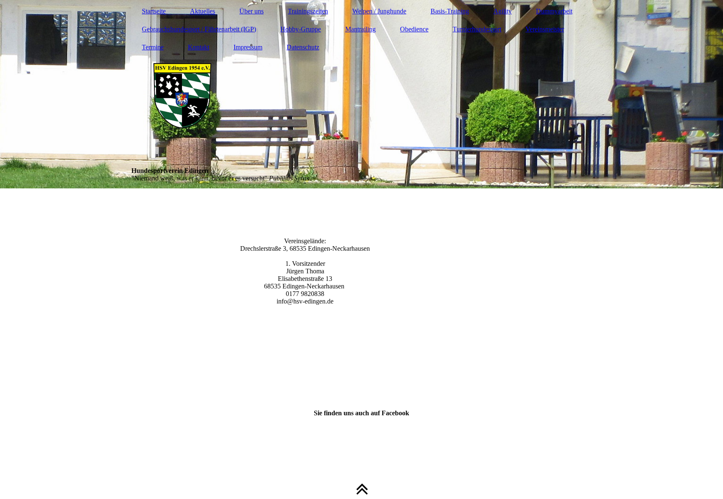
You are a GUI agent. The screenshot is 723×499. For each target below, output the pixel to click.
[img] (361, 94)
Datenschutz (303, 47)
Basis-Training (450, 11)
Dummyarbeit (554, 11)
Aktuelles (202, 11)
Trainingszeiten (308, 11)
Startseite (154, 11)
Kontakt (198, 47)
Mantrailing (360, 29)
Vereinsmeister (545, 29)
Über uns (251, 11)
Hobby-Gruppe (300, 29)
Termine (153, 47)
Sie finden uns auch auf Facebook (361, 413)
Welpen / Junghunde (379, 11)
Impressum (247, 47)
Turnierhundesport (477, 29)
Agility (502, 11)
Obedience (414, 29)
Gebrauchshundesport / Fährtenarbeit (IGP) (199, 29)
